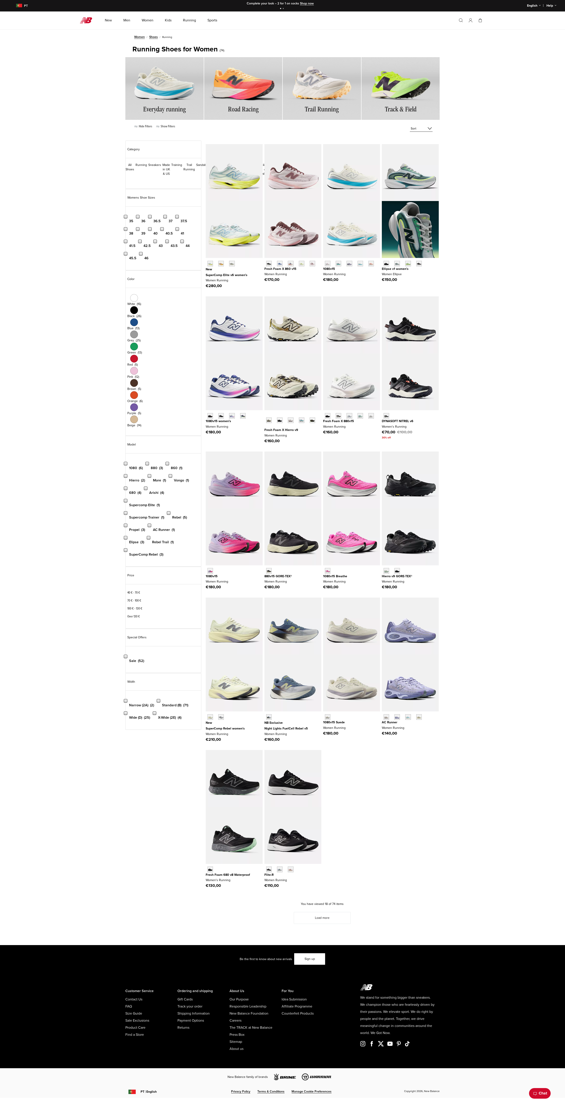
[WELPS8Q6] (386, 263)
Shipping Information (193, 1013)
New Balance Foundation (249, 1013)
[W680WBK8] (210, 869)
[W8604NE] (269, 263)
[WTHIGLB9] (397, 570)
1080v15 (329, 269)
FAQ (128, 1006)
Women (139, 37)
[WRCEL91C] (210, 263)
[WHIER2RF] (290, 420)
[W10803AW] (210, 415)
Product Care (135, 1027)
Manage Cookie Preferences (311, 1091)
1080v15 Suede (334, 722)
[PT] (16, 6)
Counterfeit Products (298, 1013)
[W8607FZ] (312, 263)
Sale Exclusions (137, 1020)
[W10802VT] (210, 570)
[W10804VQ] (327, 717)
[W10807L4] (327, 263)
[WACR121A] (386, 717)
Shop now (307, 3)
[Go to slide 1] (281, 9)
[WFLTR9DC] (279, 869)
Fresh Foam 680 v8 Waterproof (228, 875)
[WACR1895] (419, 717)
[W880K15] (327, 415)
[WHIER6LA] (301, 420)
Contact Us (133, 999)
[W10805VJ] (360, 263)
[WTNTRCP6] (386, 415)
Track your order (189, 1006)
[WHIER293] (312, 420)
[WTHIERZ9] (279, 420)
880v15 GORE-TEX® (278, 576)
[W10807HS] (338, 263)
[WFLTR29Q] (290, 869)
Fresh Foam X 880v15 (338, 421)
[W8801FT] (360, 415)
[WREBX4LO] (221, 717)
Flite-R (269, 875)
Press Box (237, 1034)
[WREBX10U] (210, 717)
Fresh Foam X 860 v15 (280, 269)
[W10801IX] (327, 570)
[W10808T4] (371, 263)
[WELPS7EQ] (419, 263)
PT (149, 1092)
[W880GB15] (269, 570)
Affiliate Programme (297, 1006)
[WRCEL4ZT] (231, 263)
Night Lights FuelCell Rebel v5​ (286, 728)
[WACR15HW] (408, 717)
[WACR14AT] (397, 717)
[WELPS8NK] (408, 263)
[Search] (460, 20)
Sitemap (236, 1042)
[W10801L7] (231, 415)
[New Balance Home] (87, 20)
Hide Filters (145, 126)
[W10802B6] (349, 263)
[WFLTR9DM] (269, 869)
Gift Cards (185, 999)
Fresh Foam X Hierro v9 (281, 430)
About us (236, 1049)
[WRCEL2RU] (221, 263)
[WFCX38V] (269, 717)
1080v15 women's (218, 421)
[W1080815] (221, 415)
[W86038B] (279, 263)
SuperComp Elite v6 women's (226, 275)
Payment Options (190, 1020)
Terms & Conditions (270, 1091)
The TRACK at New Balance (251, 1027)
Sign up (310, 959)
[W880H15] (338, 415)
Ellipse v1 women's (395, 269)
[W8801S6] (371, 415)
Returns (183, 1027)
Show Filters (167, 126)
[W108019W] (243, 415)
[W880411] (349, 415)
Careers (235, 1020)
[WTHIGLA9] (386, 570)
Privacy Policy (240, 1091)
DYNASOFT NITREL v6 (397, 421)
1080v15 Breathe (335, 576)
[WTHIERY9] (269, 420)
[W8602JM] (290, 263)
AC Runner (389, 722)
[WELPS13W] (397, 263)
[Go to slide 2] (283, 9)
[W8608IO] (301, 263)
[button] (470, 20)
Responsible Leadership (248, 1006)
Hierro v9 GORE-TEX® (397, 576)
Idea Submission (294, 999)
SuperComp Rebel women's (225, 728)
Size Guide (133, 1013)
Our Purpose (239, 999)
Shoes (153, 37)
